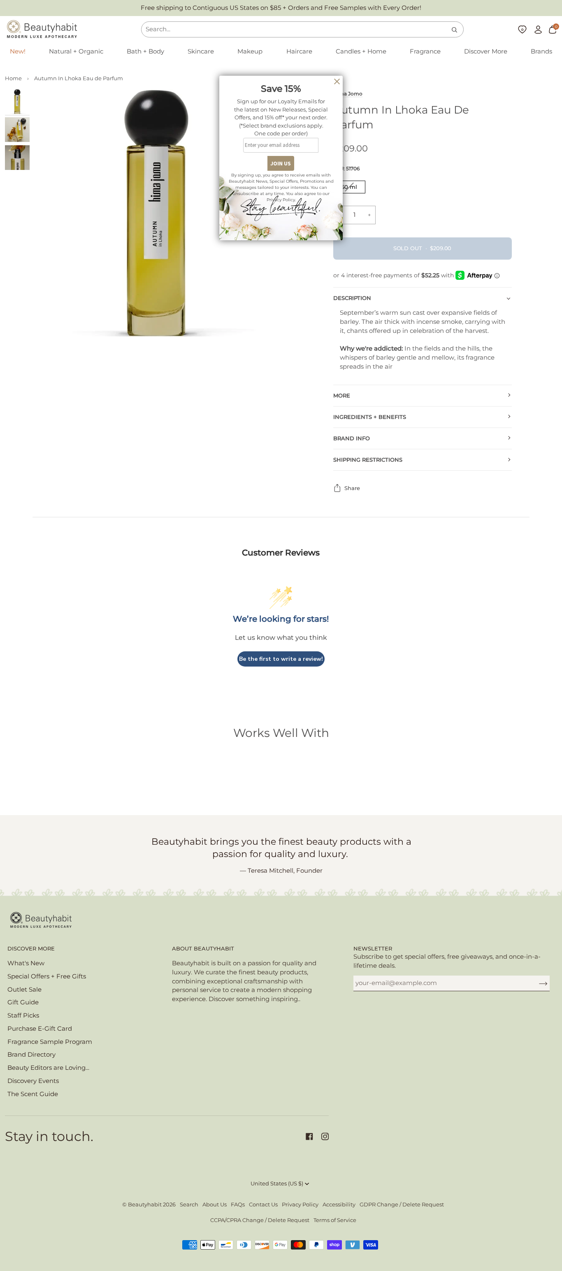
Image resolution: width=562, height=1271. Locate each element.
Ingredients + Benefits (369, 417)
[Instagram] (325, 1136)
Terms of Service (335, 1220)
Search (189, 1204)
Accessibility (339, 1204)
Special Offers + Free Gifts (46, 976)
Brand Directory (31, 1054)
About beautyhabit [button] (203, 949)
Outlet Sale (24, 989)
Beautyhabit (145, 1204)
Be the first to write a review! (281, 659)
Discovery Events (33, 1081)
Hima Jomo (347, 94)
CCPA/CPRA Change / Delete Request (259, 1220)
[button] (76, 51)
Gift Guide (23, 1002)
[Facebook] (309, 1136)
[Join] (537, 983)
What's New (25, 963)
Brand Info (351, 438)
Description (352, 298)
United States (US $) (277, 1183)
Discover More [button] (31, 949)
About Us (214, 1204)
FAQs (238, 1204)
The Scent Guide (32, 1094)
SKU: (346, 168)
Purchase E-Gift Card (39, 1028)
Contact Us (263, 1204)
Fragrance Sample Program (49, 1042)
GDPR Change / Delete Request (402, 1204)
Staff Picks (23, 1015)
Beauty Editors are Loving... (48, 1067)
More (341, 396)
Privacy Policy (300, 1204)
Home (13, 78)
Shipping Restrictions (367, 460)
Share (352, 488)
